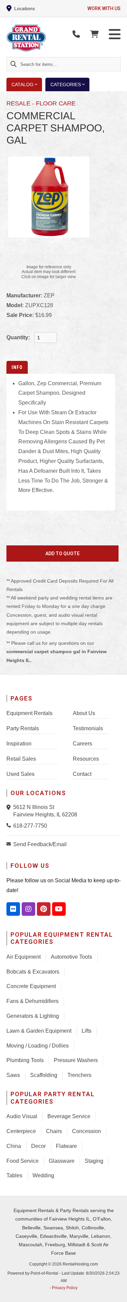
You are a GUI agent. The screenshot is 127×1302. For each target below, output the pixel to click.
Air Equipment (23, 957)
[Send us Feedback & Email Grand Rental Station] (9, 844)
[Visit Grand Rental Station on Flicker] (13, 909)
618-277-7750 (30, 826)
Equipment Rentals (29, 713)
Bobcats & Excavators (32, 972)
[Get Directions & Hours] (9, 807)
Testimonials (88, 728)
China (13, 1146)
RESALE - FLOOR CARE (41, 103)
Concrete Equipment (31, 986)
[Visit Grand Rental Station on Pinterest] (43, 909)
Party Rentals (22, 728)
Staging (94, 1161)
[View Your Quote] (94, 34)
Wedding (43, 1175)
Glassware (62, 1161)
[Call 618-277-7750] (9, 825)
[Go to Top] (117, 1292)
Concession (86, 1131)
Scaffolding (43, 1075)
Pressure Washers (76, 1060)
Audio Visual (21, 1116)
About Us (84, 713)
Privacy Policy (65, 1287)
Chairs (54, 1131)
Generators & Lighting (32, 1016)
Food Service (22, 1161)
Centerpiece (21, 1131)
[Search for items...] (13, 64)
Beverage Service (68, 1116)
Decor (38, 1146)
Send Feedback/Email (40, 844)
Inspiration (18, 743)
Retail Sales (21, 759)
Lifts (86, 1031)
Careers (82, 743)
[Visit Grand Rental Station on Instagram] (28, 909)
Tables (14, 1175)
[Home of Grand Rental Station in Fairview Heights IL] (45, 38)
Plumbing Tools (25, 1060)
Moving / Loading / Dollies (37, 1046)
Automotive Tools (71, 957)
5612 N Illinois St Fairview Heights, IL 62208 (45, 810)
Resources (86, 759)
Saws (13, 1075)
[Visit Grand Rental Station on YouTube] (59, 909)
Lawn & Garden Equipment (38, 1031)
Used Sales (20, 774)
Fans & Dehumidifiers (32, 1001)
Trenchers (79, 1075)
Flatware (66, 1146)
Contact (82, 774)
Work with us (104, 8)
